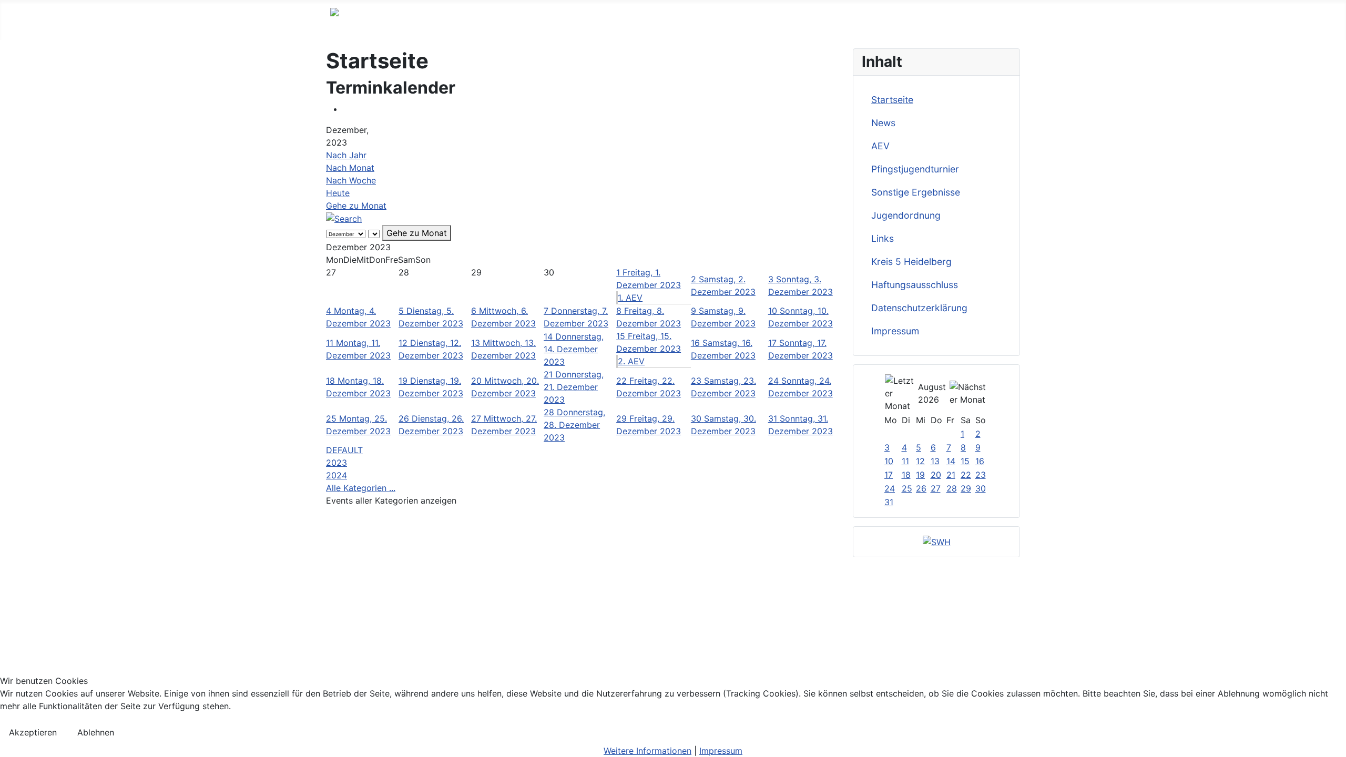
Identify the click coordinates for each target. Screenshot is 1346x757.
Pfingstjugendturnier (915, 169)
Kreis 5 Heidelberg (911, 261)
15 (965, 461)
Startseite (892, 99)
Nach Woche (351, 180)
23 (980, 474)
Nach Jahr (346, 155)
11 (905, 461)
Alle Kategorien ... (360, 488)
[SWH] (937, 541)
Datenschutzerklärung (919, 307)
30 (980, 488)
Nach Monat (350, 167)
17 (888, 474)
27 (936, 488)
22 (966, 474)
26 (921, 488)
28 (951, 488)
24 (889, 488)
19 (920, 474)
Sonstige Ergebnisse (915, 192)
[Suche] (344, 218)
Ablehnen (95, 732)
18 (906, 474)
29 (966, 488)
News (883, 122)
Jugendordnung (906, 215)
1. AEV (630, 297)
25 (907, 488)
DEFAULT (344, 450)
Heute (338, 193)
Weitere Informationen (647, 750)
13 (935, 461)
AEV (880, 145)
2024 (336, 475)
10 (888, 461)
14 (950, 461)
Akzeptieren (33, 732)
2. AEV (631, 361)
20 (936, 474)
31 (888, 502)
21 (950, 474)
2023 (336, 462)
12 (920, 461)
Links (882, 238)
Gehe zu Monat (356, 205)
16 (979, 461)
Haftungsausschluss (914, 284)
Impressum (895, 330)
